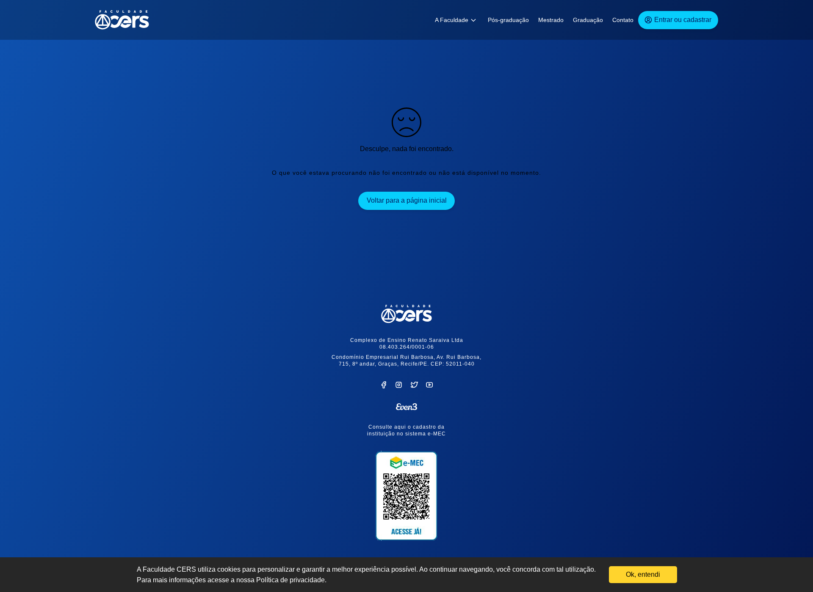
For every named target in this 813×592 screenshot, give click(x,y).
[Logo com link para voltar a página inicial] (406, 314)
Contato (622, 20)
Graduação (588, 20)
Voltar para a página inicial (407, 200)
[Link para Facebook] (383, 386)
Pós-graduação (508, 20)
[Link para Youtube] (430, 386)
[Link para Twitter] (414, 386)
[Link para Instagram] (399, 386)
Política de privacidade (290, 580)
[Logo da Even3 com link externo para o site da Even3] (406, 406)
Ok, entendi (643, 574)
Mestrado (551, 20)
